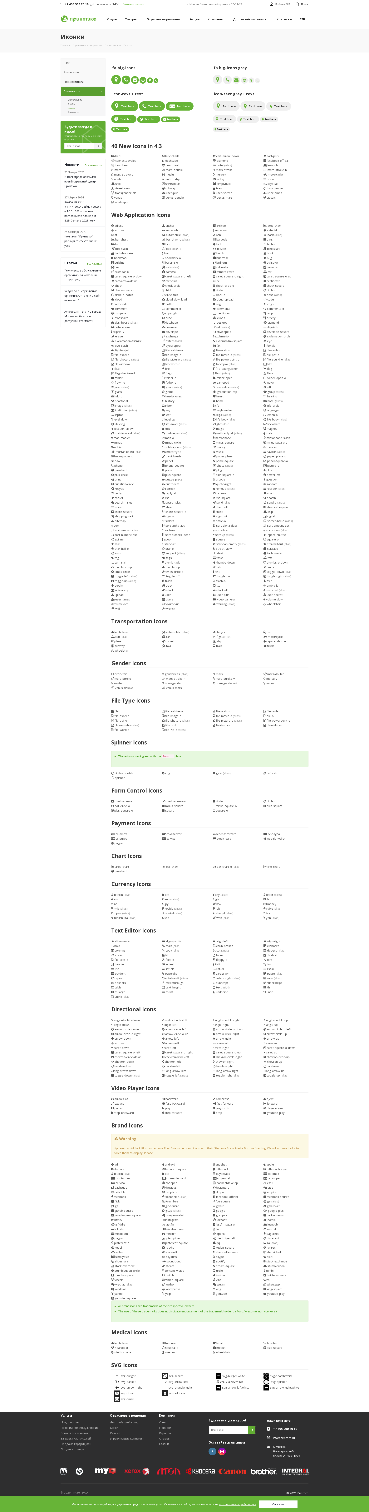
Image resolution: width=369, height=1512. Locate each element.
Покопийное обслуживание (80, 1428)
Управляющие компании (127, 1438)
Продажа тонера (72, 1449)
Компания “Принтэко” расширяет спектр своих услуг (80, 241)
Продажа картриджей (76, 1444)
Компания (167, 1415)
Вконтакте (212, 1451)
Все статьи (94, 263)
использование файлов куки (237, 1504)
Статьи (164, 1444)
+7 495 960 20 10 (285, 1429)
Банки (114, 1428)
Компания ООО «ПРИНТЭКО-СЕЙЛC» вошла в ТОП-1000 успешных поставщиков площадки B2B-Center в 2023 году (82, 211)
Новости (165, 1428)
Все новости (93, 165)
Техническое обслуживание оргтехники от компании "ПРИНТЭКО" (82, 275)
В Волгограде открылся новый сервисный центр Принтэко (80, 181)
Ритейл (115, 1433)
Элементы (73, 112)
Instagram (222, 1451)
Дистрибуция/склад (124, 1422)
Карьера (165, 1433)
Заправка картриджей (76, 1438)
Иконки (71, 108)
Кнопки (71, 104)
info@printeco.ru (284, 1438)
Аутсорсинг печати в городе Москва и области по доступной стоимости (82, 316)
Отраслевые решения (128, 1415)
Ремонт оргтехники (74, 1433)
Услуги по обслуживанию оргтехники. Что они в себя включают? (82, 295)
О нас (163, 1422)
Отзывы (164, 1438)
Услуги (66, 1415)
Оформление (75, 99)
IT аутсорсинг (70, 1422)
